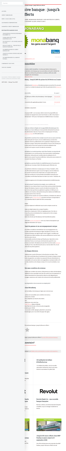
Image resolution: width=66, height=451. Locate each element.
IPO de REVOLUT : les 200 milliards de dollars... (12, 42)
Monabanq (35, 85)
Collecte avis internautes (11, 78)
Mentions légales (12, 76)
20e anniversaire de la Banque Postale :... (11, 58)
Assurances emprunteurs (9, 22)
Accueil (4, 11)
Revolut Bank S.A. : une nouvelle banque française (12, 46)
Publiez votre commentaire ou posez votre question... (44, 351)
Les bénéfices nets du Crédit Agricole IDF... (10, 50)
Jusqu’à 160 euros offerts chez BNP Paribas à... (12, 54)
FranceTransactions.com (29, 58)
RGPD (19, 78)
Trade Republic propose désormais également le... (12, 34)
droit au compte (29, 133)
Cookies (3, 78)
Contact (18, 76)
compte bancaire (37, 197)
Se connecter (4, 76)
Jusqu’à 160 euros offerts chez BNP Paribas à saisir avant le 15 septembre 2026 (48, 438)
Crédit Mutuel (27, 304)
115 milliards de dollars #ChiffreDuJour (9, 38)
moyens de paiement (35, 220)
